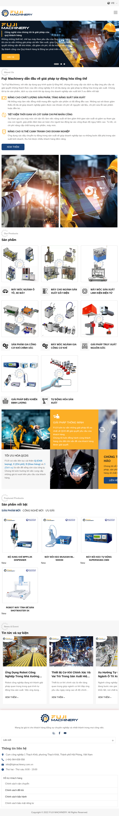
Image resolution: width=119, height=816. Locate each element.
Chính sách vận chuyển (17, 783)
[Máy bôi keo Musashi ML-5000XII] (59, 552)
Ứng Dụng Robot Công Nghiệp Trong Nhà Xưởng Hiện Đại (22, 674)
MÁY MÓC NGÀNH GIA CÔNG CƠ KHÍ (63, 346)
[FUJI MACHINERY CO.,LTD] (17, 16)
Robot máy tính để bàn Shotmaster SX (20, 609)
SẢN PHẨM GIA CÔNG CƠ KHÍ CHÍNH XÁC (23, 346)
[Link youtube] (65, 733)
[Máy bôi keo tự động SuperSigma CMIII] (98, 552)
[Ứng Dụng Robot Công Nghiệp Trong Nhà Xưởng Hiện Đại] (25, 665)
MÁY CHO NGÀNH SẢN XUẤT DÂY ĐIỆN (64, 291)
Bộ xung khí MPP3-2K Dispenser (20, 558)
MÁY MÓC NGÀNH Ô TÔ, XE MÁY (23, 291)
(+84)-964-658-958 (15, 759)
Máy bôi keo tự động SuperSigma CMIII (99, 558)
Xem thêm (13, 147)
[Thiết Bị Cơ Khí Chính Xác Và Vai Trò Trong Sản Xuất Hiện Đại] (71, 665)
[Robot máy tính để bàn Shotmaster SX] (20, 603)
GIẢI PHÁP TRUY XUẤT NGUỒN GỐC (104, 346)
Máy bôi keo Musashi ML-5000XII (59, 558)
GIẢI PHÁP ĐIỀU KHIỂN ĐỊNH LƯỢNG (24, 401)
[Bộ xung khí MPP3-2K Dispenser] (20, 552)
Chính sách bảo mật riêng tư (19, 803)
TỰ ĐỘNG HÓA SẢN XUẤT (62, 401)
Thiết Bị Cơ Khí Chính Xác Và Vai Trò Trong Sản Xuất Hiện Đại (71, 674)
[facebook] (59, 733)
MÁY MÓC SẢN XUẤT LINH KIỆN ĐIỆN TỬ (103, 291)
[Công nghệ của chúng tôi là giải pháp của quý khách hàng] (59, 66)
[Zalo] (54, 733)
